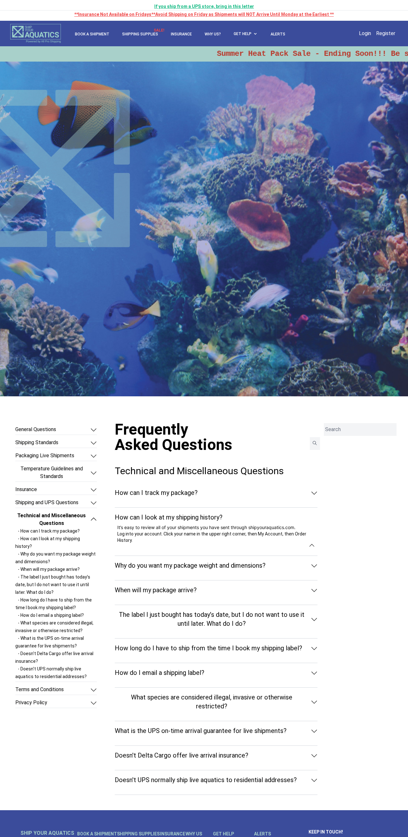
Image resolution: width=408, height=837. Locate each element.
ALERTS (278, 34)
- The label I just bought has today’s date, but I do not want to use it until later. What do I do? (52, 584)
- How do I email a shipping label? (51, 615)
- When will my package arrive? (49, 569)
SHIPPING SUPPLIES (140, 34)
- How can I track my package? (49, 531)
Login (365, 33)
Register (385, 33)
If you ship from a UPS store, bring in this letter (204, 6)
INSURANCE (181, 34)
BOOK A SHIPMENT (92, 34)
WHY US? (213, 34)
